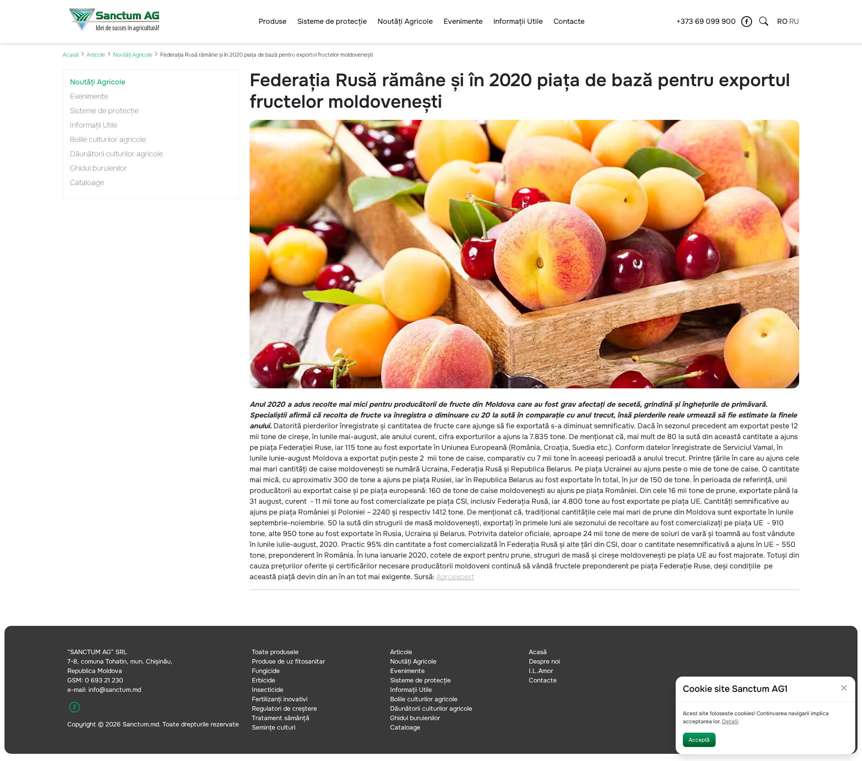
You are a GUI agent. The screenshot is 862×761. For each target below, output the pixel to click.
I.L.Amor (541, 671)
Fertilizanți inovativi (280, 699)
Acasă (71, 54)
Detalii (730, 721)
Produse (272, 21)
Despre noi (544, 661)
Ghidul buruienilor (98, 168)
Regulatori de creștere (284, 708)
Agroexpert (455, 576)
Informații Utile (518, 21)
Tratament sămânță (280, 718)
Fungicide (266, 671)
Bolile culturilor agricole (108, 139)
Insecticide (267, 690)
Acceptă (699, 739)
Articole (96, 54)
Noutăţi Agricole (405, 21)
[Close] (844, 688)
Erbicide (263, 680)
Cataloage (87, 182)
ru (794, 21)
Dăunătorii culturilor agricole (116, 153)
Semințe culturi (273, 727)
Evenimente (463, 21)
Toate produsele (275, 652)
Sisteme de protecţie (332, 21)
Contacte (569, 21)
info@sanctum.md (114, 690)
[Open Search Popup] (764, 21)
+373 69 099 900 (706, 21)
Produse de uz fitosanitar (288, 661)
